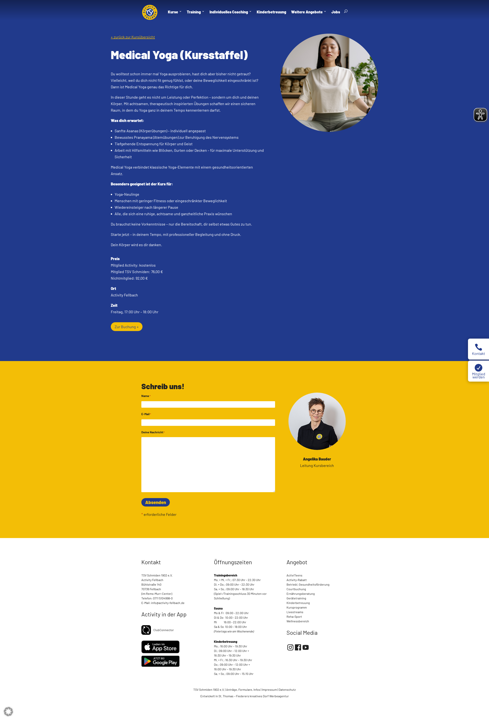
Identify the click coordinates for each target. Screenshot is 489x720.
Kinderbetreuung (298, 603)
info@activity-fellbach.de (168, 603)
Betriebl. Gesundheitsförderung (308, 584)
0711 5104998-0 (163, 598)
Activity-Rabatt (297, 580)
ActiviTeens (294, 575)
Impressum (269, 689)
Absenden (155, 502)
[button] (8, 711)
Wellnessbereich (298, 621)
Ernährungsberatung (301, 593)
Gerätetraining (296, 598)
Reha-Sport (294, 616)
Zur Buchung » (127, 326)
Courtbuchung (296, 589)
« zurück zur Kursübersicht (133, 37)
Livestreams (295, 612)
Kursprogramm (297, 607)
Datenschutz (287, 689)
